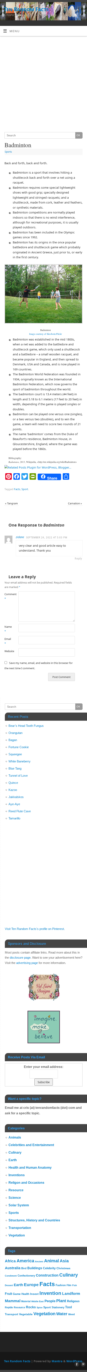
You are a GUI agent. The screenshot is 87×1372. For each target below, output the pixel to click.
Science (14, 1197)
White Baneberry (19, 761)
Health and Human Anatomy (30, 1167)
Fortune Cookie (18, 747)
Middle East (37, 1301)
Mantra (57, 1361)
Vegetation (16, 1235)
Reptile (9, 1307)
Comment (8, 596)
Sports (8, 151)
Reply (78, 558)
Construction (47, 1275)
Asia (64, 1260)
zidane (20, 537)
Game (17, 1293)
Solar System (18, 1205)
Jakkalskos (16, 797)
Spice (39, 1307)
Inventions (16, 1175)
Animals (14, 1137)
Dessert (9, 1285)
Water (61, 1314)
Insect (34, 1293)
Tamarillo (14, 818)
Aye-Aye (14, 804)
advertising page (27, 963)
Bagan (12, 740)
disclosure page (20, 957)
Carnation (75, 503)
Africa (10, 1261)
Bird (24, 1268)
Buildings (34, 1268)
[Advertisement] (43, 82)
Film (69, 1285)
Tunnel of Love (18, 775)
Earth (12, 1160)
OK (77, 135)
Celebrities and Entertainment (31, 1145)
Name (8, 629)
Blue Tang (14, 768)
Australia (12, 1268)
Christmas (63, 1268)
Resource (15, 1190)
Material (26, 1301)
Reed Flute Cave (19, 811)
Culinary (14, 1152)
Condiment (11, 1276)
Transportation (19, 1228)
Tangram (11, 503)
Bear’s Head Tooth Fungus (26, 725)
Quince (13, 782)
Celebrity (49, 1268)
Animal (51, 1260)
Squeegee (15, 754)
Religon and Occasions (26, 1182)
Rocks (31, 1307)
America (25, 1260)
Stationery (58, 1307)
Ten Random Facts (26, 9)
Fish (74, 1285)
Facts (17, 489)
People (50, 1301)
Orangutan (15, 733)
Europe (31, 1284)
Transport (11, 1314)
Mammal (12, 1301)
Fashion (61, 1285)
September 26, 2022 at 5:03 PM (46, 537)
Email (7, 641)
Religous (73, 1301)
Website (8, 651)
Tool (68, 1307)
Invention (50, 1293)
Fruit (8, 1293)
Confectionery (26, 1275)
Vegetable (26, 1314)
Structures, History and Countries (34, 1220)
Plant (61, 1301)
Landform (71, 1293)
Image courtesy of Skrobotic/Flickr (45, 333)
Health (25, 1293)
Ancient (39, 1261)
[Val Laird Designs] (44, 1000)
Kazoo (12, 790)
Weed (71, 1314)
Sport (24, 489)
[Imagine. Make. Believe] (44, 1042)
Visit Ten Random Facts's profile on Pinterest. (35, 929)
